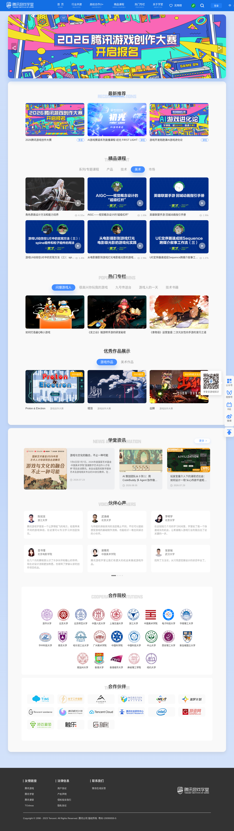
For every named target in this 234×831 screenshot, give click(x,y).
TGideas (29, 805)
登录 (216, 5)
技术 (124, 169)
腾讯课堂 (29, 799)
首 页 (60, 5)
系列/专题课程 (89, 169)
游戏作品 (106, 362)
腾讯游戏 (29, 788)
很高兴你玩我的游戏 (93, 287)
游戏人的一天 (148, 287)
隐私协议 (62, 805)
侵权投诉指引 (64, 799)
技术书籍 (172, 287)
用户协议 (62, 788)
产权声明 (62, 794)
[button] (113, 75)
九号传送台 (123, 287)
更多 (203, 440)
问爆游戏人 (63, 287)
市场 (152, 169)
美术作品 (127, 362)
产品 (110, 169)
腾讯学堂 (29, 794)
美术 (138, 169)
